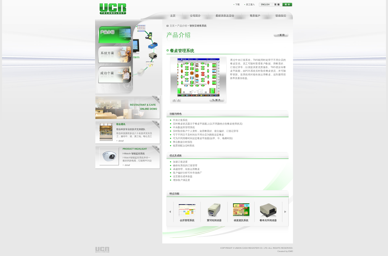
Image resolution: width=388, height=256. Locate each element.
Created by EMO (285, 251)
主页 (172, 25)
